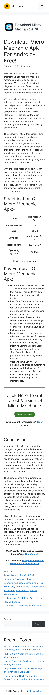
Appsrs (17, 6)
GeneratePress (36, 691)
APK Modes (30, 554)
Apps (9, 571)
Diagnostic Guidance (14, 579)
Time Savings (22, 586)
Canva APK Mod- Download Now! (24, 605)
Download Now (24, 414)
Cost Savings (30, 575)
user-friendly (22, 590)
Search (7, 619)
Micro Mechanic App (27, 583)
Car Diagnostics (15, 575)
